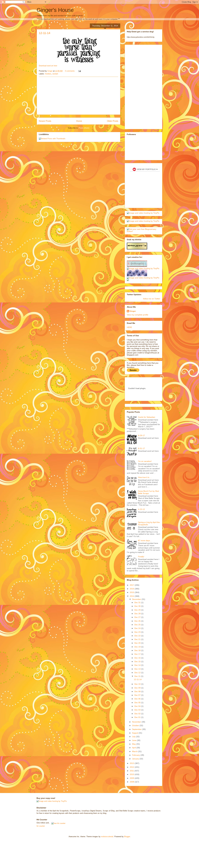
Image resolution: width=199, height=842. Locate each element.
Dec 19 (137, 647)
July (134, 736)
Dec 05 (137, 702)
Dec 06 (137, 699)
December (137, 599)
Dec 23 (137, 632)
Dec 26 (137, 621)
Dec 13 (137, 669)
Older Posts (112, 121)
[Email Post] (79, 71)
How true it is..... (145, 477)
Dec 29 (137, 610)
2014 (132, 596)
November (137, 722)
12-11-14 (44, 33)
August (135, 733)
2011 (132, 771)
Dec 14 (137, 665)
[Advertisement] (78, 96)
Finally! (141, 556)
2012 (132, 767)
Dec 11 (137, 676)
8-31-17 (141, 448)
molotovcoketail (107, 837)
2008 (132, 782)
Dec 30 (137, 606)
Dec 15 (137, 661)
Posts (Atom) (84, 128)
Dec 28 (137, 613)
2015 (132, 592)
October (136, 725)
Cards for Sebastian (146, 417)
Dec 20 (137, 643)
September (137, 729)
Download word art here (48, 66)
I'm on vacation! (145, 461)
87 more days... (144, 540)
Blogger (127, 837)
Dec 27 (137, 617)
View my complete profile (137, 315)
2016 (132, 589)
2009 (132, 778)
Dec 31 (137, 602)
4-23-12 (141, 509)
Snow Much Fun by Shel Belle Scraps (148, 492)
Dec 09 (137, 688)
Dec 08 (137, 691)
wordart (55, 74)
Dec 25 (137, 625)
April (134, 748)
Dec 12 (137, 672)
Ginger (133, 311)
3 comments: (70, 71)
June (134, 740)
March (135, 751)
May (134, 744)
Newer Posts (45, 121)
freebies (48, 74)
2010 (132, 774)
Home (79, 121)
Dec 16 (137, 658)
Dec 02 (137, 714)
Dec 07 (137, 695)
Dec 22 (137, 636)
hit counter (41, 826)
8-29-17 (141, 435)
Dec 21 (137, 639)
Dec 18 (137, 650)
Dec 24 (137, 628)
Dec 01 (137, 717)
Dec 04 (137, 706)
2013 (132, 763)
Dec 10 (137, 684)
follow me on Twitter (151, 299)
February (136, 755)
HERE (129, 327)
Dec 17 (137, 654)
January (136, 759)
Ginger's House (55, 10)
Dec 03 (137, 710)
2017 (132, 585)
